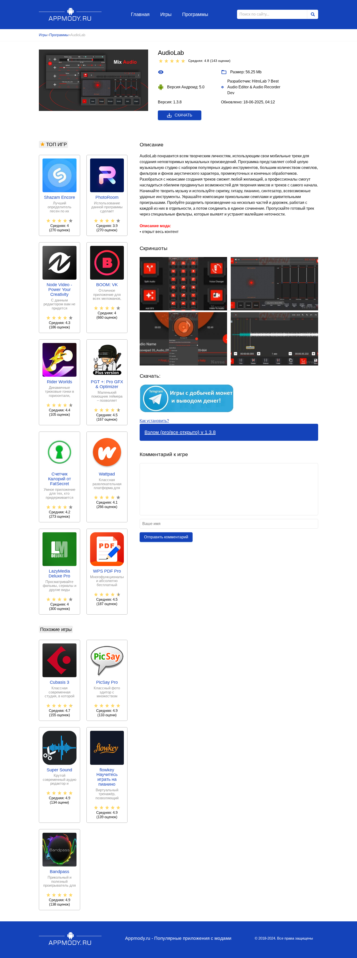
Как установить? (154, 421)
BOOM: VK (107, 285)
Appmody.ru (70, 14)
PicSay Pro (107, 682)
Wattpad (107, 474)
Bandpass (59, 871)
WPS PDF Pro (107, 571)
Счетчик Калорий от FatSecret (59, 479)
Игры (165, 14)
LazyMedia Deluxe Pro (59, 573)
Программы (195, 14)
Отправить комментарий (166, 537)
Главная (140, 14)
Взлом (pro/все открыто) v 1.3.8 (180, 432)
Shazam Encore (59, 197)
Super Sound (59, 770)
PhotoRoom (107, 197)
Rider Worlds (59, 382)
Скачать (183, 115)
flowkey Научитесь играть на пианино (107, 777)
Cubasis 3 (59, 682)
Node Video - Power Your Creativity (59, 290)
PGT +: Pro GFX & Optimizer (107, 384)
